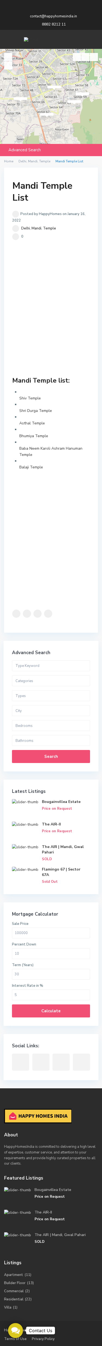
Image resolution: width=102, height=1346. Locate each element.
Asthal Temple (32, 423)
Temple (49, 228)
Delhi (25, 228)
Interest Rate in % (27, 986)
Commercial (14, 1291)
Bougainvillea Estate (61, 801)
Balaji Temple (31, 467)
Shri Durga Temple (35, 410)
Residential (13, 1299)
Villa (7, 1307)
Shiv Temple (30, 398)
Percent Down (24, 944)
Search (51, 756)
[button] (15, 1330)
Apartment (13, 1274)
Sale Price (20, 924)
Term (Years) (22, 965)
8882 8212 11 (54, 24)
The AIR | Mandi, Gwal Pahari (60, 1234)
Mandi (36, 228)
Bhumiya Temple (33, 436)
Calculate (51, 1011)
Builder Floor (15, 1283)
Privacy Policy (43, 1338)
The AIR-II (51, 824)
